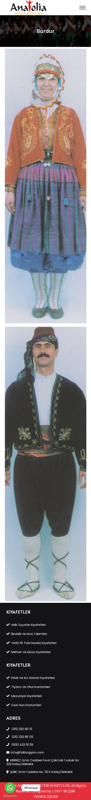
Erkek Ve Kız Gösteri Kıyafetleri (33, 678)
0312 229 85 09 (22, 737)
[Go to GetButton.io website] (10, 796)
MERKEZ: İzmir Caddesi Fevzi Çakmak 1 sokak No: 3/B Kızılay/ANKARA (42, 762)
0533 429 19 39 (22, 745)
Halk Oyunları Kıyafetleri (28, 625)
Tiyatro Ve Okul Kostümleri (30, 687)
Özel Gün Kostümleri (26, 705)
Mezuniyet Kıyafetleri (26, 696)
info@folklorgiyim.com (27, 752)
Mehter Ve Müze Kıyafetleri (31, 652)
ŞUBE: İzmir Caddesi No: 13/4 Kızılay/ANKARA (41, 772)
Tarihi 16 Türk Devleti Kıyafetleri (34, 643)
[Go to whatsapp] (10, 787)
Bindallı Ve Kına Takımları (29, 634)
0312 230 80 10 (21, 729)
